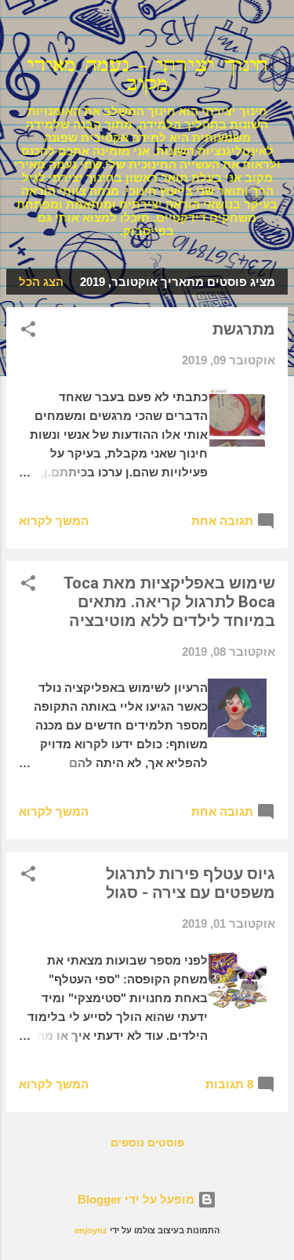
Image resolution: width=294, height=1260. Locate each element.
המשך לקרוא (54, 520)
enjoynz (90, 1230)
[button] (28, 332)
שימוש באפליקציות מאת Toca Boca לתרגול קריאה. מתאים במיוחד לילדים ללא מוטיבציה (169, 602)
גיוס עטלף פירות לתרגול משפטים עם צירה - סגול (190, 883)
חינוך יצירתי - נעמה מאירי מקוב (147, 74)
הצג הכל (41, 281)
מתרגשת (243, 329)
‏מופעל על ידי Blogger (138, 1199)
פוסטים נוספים (147, 1142)
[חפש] (272, 32)
